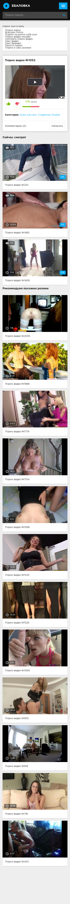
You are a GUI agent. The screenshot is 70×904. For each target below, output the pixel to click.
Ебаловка (21, 6)
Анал (23, 115)
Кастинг (32, 115)
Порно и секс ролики (18, 48)
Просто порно (13, 46)
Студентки (44, 115)
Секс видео (12, 41)
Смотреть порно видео (19, 39)
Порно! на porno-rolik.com (21, 35)
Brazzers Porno (14, 32)
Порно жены (13, 30)
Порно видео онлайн (18, 37)
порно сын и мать (13, 26)
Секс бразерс (13, 43)
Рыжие (56, 115)
